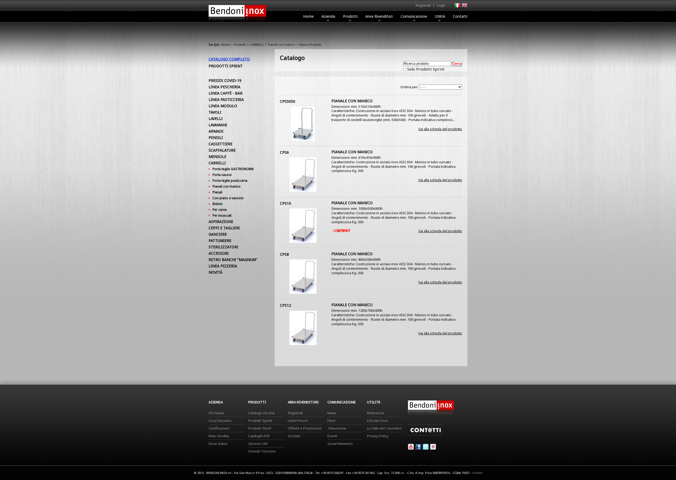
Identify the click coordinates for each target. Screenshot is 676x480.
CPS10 (285, 203)
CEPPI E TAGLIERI (224, 227)
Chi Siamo (216, 413)
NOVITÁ (215, 272)
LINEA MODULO (223, 105)
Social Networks (340, 443)
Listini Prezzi (298, 420)
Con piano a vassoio (228, 198)
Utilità (440, 16)
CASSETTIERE (220, 143)
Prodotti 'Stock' (260, 428)
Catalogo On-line (261, 413)
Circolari (294, 436)
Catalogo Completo (229, 59)
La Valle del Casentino (384, 428)
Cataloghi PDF (259, 436)
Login (441, 5)
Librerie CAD (258, 443)
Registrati (423, 5)
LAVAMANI (218, 124)
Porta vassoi (222, 175)
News (331, 413)
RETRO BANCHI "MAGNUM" (233, 259)
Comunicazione (414, 16)
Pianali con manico (281, 44)
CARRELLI (256, 44)
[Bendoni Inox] (237, 22)
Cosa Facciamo (220, 420)
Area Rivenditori (379, 16)
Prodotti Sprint (226, 65)
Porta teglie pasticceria (230, 180)
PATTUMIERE (220, 240)
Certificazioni (219, 428)
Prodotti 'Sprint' (260, 420)
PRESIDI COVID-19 (225, 80)
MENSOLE (217, 156)
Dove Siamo (218, 443)
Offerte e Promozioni (304, 428)
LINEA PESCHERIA (224, 86)
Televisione (336, 428)
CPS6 (284, 152)
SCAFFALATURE (222, 150)
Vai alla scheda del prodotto (440, 129)
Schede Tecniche (262, 451)
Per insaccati (222, 215)
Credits (477, 473)
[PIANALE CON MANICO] (303, 139)
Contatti (460, 16)
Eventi (332, 436)
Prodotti (350, 16)
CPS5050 (287, 101)
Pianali (217, 192)
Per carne (220, 209)
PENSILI (216, 137)
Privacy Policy (377, 436)
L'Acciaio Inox (377, 420)
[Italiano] (457, 6)
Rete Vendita (219, 436)
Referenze (375, 413)
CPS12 (285, 305)
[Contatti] (425, 434)
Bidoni (217, 204)
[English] (464, 6)
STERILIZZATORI (223, 246)
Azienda (328, 16)
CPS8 (284, 254)
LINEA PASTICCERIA (226, 99)
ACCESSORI (219, 253)
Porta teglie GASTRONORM (233, 169)
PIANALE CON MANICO (352, 100)
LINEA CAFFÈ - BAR (225, 93)
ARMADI (216, 131)
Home (308, 16)
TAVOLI (215, 112)
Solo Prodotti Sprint (425, 69)
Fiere (331, 420)
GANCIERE (218, 234)
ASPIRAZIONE (221, 221)
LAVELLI (216, 118)
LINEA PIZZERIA (223, 265)
